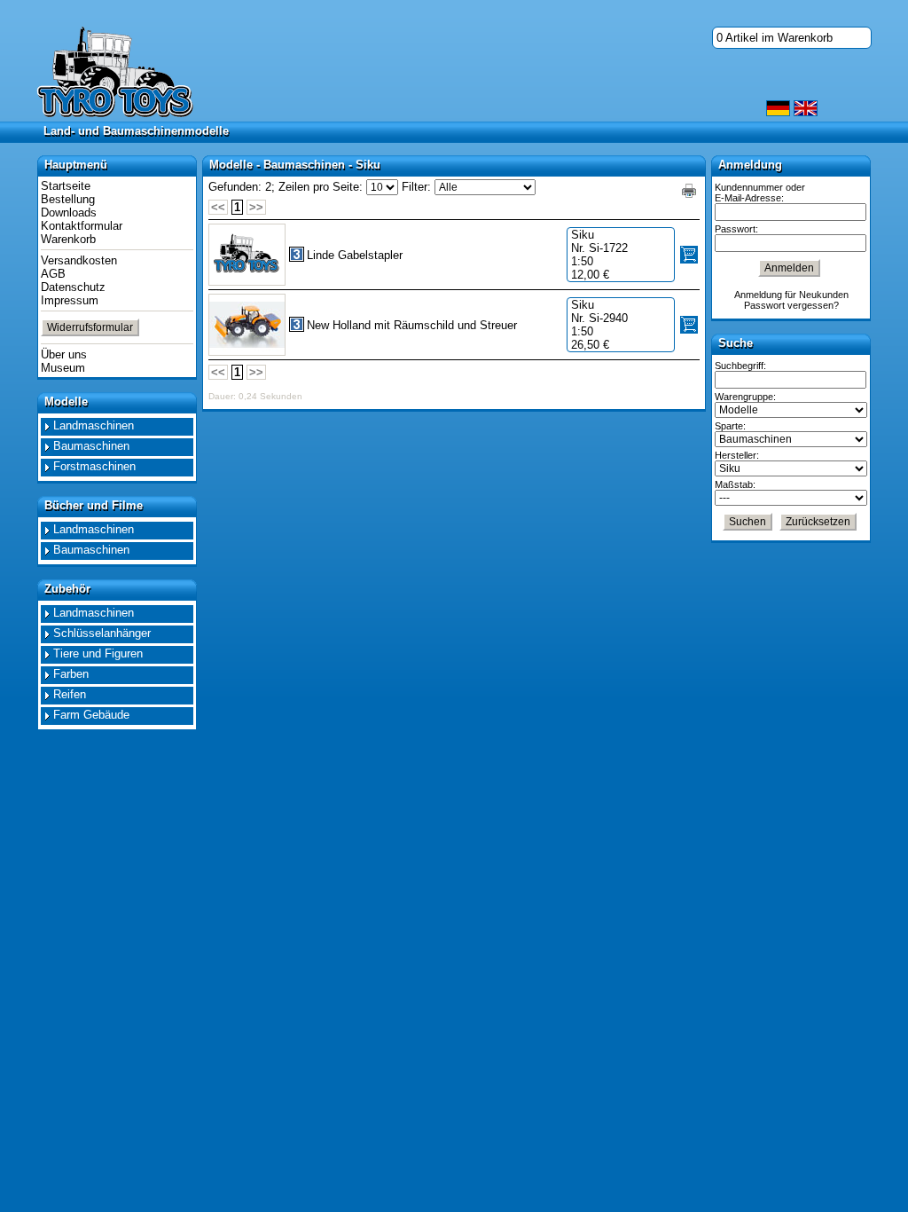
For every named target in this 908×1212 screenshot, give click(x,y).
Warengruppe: (745, 396)
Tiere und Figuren (98, 653)
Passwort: (736, 229)
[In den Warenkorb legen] (689, 255)
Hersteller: (737, 455)
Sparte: (730, 426)
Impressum (69, 300)
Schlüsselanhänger (102, 633)
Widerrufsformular (90, 327)
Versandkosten (79, 260)
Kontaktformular (81, 225)
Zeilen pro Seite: (320, 186)
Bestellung (68, 199)
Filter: (416, 186)
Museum (63, 367)
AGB (53, 273)
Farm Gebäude (91, 714)
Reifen (69, 694)
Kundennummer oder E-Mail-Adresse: (760, 192)
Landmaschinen (93, 425)
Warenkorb (68, 239)
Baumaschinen (91, 446)
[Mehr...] (247, 325)
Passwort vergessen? (791, 305)
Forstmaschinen (94, 466)
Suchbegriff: (740, 365)
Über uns (64, 354)
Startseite (65, 186)
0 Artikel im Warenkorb (774, 37)
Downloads (69, 212)
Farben (71, 674)
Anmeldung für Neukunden (791, 294)
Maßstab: (735, 484)
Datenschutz (73, 287)
